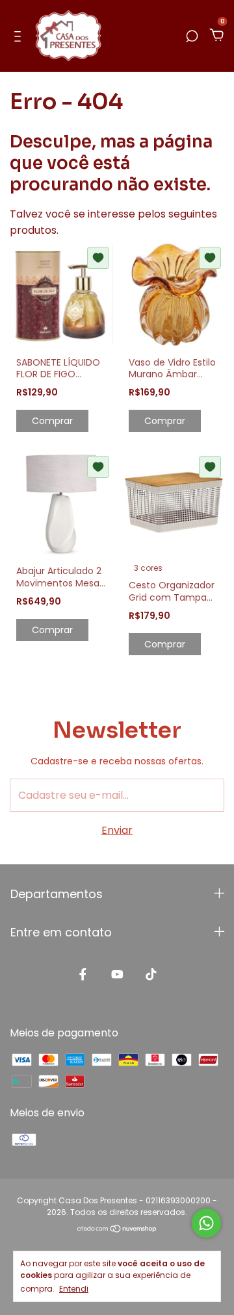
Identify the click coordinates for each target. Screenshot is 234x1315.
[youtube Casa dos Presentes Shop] (117, 975)
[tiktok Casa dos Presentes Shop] (151, 975)
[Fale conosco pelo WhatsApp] (206, 1223)
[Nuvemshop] (117, 1229)
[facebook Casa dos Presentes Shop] (83, 975)
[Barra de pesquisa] (191, 36)
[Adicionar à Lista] (98, 258)
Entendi (73, 1288)
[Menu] (20, 36)
